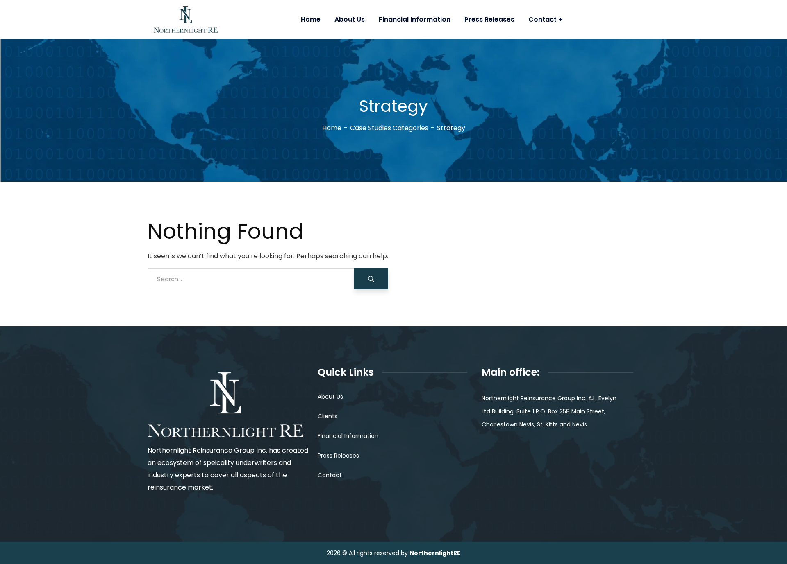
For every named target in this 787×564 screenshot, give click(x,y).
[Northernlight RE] (229, 19)
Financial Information (348, 436)
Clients (327, 416)
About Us (330, 397)
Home (331, 128)
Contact (330, 475)
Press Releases (338, 455)
